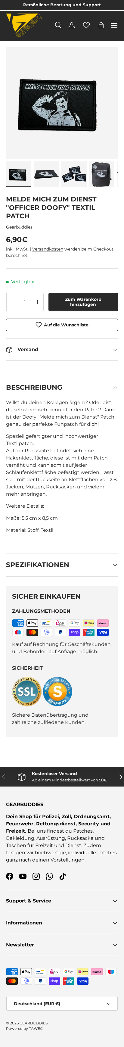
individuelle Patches (92, 852)
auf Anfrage (62, 651)
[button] (101, 25)
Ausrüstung (50, 838)
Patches (83, 831)
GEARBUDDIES (34, 1023)
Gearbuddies (19, 227)
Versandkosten (47, 249)
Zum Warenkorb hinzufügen (83, 302)
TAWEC (36, 1028)
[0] (86, 29)
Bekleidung (20, 838)
